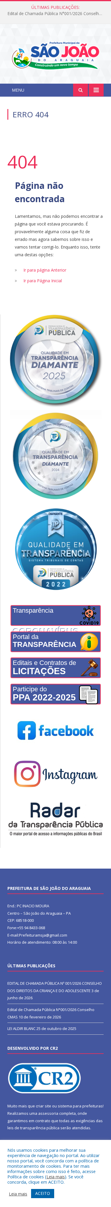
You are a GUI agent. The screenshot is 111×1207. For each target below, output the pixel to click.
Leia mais (55, 1177)
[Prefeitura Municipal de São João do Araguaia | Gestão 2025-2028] (55, 54)
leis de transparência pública (33, 1127)
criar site (43, 1106)
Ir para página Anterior (44, 270)
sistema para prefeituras (80, 1106)
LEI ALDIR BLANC (21, 1028)
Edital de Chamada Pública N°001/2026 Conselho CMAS (57, 13)
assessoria (48, 1113)
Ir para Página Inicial (42, 280)
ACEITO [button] (42, 1193)
